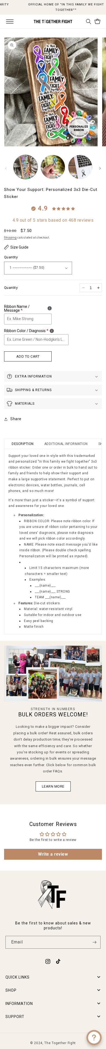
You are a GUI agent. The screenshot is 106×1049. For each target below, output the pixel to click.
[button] (9, 21)
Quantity (11, 257)
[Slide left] (6, 168)
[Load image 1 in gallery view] (25, 167)
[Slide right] (100, 168)
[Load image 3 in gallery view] (80, 167)
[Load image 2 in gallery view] (52, 167)
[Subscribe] (94, 942)
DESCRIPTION (23, 444)
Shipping (10, 237)
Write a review (53, 854)
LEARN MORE (53, 786)
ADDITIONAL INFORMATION (66, 444)
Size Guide (19, 247)
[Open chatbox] (94, 1037)
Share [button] (15, 419)
